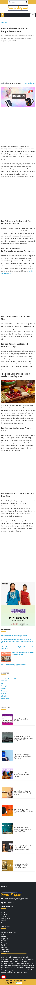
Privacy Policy (5, 919)
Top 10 (3, 683)
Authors (4, 923)
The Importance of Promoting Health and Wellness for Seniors (23, 774)
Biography (4, 686)
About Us (4, 914)
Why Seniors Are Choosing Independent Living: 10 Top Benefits (22, 792)
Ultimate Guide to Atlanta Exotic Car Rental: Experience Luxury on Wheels (23, 738)
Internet (4, 681)
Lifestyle (4, 22)
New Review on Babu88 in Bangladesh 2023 (15, 636)
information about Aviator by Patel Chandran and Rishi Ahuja (17, 647)
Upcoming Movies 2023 (8, 678)
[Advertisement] (18, 62)
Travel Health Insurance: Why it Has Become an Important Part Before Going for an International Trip (17, 641)
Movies (3, 688)
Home (3, 912)
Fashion (3, 693)
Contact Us (5, 916)
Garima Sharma (29, 83)
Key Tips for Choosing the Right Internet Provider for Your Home (22, 756)
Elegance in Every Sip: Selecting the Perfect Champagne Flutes (21, 865)
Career (3, 921)
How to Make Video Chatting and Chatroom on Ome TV (23, 653)
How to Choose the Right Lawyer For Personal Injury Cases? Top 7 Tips (22, 829)
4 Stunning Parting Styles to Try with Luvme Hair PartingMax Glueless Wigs (23, 847)
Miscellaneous (5, 699)
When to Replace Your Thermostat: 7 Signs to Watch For (23, 811)
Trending (4, 691)
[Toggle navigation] (32, 15)
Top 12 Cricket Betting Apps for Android (13, 665)
